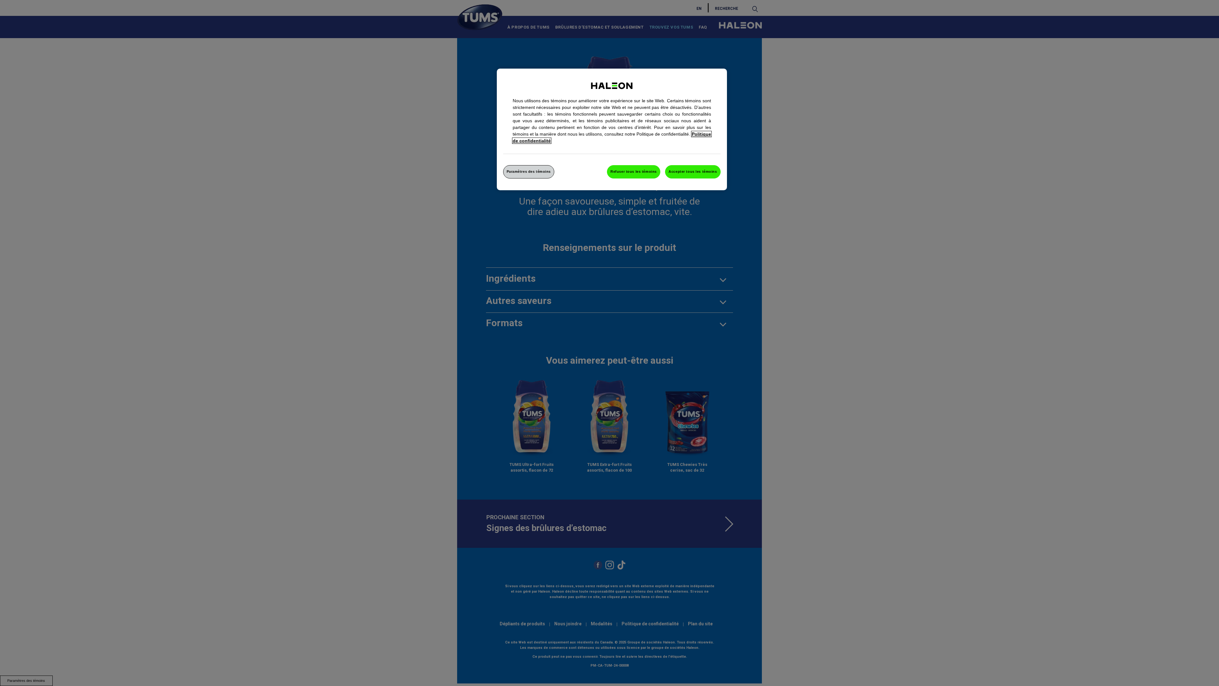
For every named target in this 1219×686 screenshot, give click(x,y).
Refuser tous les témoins (633, 171)
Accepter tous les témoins (693, 171)
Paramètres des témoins (529, 171)
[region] (612, 129)
